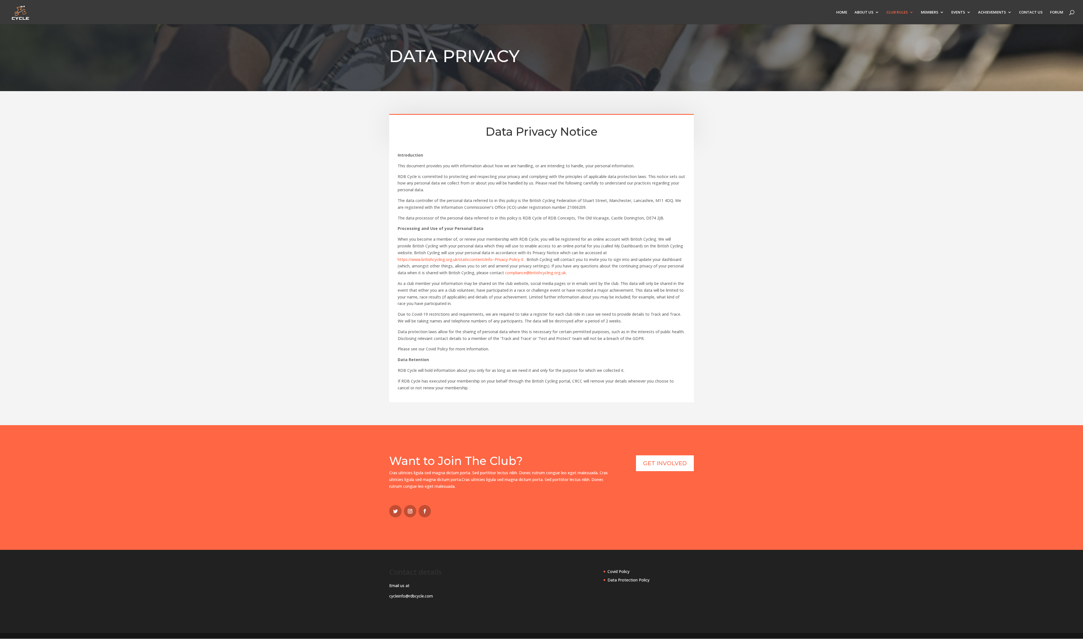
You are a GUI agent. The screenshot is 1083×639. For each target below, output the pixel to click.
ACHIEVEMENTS (992, 12)
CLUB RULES (897, 12)
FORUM (1056, 12)
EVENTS (958, 12)
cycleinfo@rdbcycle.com (411, 596)
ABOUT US (864, 12)
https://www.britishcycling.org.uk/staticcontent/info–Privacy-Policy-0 (460, 259)
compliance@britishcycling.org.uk (535, 272)
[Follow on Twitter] (395, 511)
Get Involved (665, 463)
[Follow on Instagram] (410, 511)
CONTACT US (1031, 12)
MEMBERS (929, 12)
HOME (841, 12)
